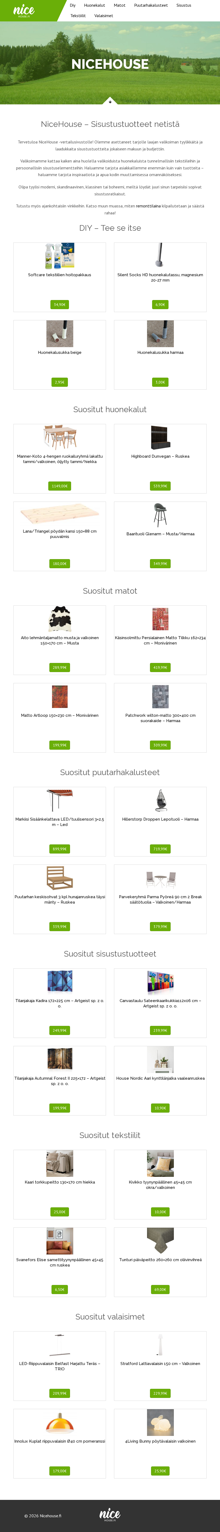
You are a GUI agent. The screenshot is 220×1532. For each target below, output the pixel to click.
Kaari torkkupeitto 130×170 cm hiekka (60, 1182)
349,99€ (160, 563)
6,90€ (160, 304)
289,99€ (60, 667)
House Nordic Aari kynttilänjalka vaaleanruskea (160, 1078)
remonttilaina (148, 205)
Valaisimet (103, 15)
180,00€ (60, 563)
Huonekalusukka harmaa (160, 352)
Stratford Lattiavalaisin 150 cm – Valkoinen (160, 1363)
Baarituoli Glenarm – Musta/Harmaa (160, 534)
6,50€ (59, 1289)
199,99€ (60, 745)
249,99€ (60, 1030)
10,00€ (160, 1211)
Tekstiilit (78, 15)
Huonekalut (94, 5)
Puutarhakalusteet (151, 5)
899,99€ (60, 849)
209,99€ (60, 1393)
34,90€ (59, 304)
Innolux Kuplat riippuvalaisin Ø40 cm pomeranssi (59, 1441)
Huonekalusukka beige (60, 352)
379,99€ (160, 926)
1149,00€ (60, 486)
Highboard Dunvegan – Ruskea (160, 456)
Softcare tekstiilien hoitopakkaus (59, 274)
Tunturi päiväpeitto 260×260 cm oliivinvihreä (160, 1259)
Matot (120, 5)
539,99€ (160, 486)
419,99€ (160, 667)
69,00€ (160, 1289)
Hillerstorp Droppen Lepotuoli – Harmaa (160, 819)
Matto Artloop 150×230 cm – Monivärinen (59, 715)
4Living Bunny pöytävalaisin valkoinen (160, 1441)
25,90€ (160, 1471)
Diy (72, 5)
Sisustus (184, 5)
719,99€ (160, 849)
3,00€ (160, 382)
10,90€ (160, 1108)
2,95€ (59, 382)
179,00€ (60, 1471)
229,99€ (160, 1393)
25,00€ (59, 1211)
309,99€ (160, 745)
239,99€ (160, 1030)
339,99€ (60, 926)
